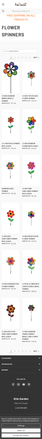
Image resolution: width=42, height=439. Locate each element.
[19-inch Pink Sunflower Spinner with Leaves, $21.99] (31, 170)
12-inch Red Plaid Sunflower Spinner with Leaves (9, 334)
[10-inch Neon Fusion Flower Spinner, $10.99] (31, 217)
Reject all (21, 430)
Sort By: (5, 51)
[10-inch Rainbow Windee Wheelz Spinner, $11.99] (10, 77)
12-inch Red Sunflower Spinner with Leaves (9, 238)
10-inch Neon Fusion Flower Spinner (30, 237)
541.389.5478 (22, 408)
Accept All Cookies (21, 435)
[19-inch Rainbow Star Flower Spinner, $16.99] (10, 265)
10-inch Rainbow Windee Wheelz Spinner (8, 98)
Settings (21, 425)
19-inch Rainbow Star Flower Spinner (10, 285)
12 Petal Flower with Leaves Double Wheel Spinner (30, 286)
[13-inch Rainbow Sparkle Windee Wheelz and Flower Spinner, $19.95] (31, 313)
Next (35, 57)
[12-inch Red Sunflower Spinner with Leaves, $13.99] (10, 217)
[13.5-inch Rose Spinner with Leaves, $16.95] (10, 125)
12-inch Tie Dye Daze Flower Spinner (30, 97)
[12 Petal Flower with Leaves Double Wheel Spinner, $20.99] (31, 265)
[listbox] (23, 51)
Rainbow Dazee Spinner (8, 190)
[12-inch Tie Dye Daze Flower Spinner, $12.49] (31, 77)
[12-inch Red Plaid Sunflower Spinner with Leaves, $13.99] (10, 313)
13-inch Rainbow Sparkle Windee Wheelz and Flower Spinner (30, 335)
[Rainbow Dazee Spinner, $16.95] (10, 170)
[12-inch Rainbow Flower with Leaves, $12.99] (31, 125)
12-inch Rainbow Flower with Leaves (30, 145)
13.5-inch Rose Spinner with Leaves (11, 145)
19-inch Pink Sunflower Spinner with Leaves (30, 191)
